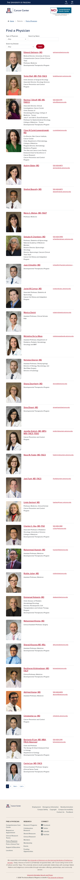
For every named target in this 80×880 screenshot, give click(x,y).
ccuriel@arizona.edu (60, 130)
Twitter (45, 828)
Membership (28, 843)
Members (27, 840)
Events (26, 846)
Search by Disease (12, 44)
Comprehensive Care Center (13, 826)
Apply (40, 46)
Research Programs (30, 825)
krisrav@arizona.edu (60, 668)
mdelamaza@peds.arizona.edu (63, 336)
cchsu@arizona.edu (59, 528)
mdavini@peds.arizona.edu (62, 312)
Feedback (69, 812)
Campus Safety (42, 810)
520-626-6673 (58, 166)
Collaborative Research (28, 829)
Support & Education (13, 847)
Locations (9, 850)
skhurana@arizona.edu (60, 645)
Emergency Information (51, 807)
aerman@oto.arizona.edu (61, 168)
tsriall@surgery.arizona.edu (62, 76)
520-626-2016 (57, 740)
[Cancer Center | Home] (22, 10)
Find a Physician (31, 21)
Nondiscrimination (66, 807)
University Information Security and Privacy (40, 875)
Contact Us (60, 812)
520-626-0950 (58, 237)
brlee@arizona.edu (59, 742)
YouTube (46, 835)
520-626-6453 (58, 692)
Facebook (46, 825)
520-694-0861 (57, 526)
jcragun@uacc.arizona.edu (62, 289)
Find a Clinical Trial (12, 844)
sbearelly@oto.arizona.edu (62, 192)
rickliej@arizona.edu (60, 573)
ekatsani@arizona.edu (60, 597)
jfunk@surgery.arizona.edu (62, 479)
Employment (36, 807)
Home (12, 21)
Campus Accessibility (65, 810)
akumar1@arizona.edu (60, 695)
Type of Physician (12, 36)
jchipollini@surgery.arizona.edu (63, 265)
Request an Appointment (10, 831)
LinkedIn (46, 831)
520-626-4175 (57, 100)
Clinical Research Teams (12, 837)
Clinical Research (30, 837)
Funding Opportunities (28, 850)
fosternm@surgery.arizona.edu (63, 455)
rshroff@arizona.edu (59, 102)
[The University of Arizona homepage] (19, 2)
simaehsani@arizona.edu (61, 407)
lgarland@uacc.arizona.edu (62, 502)
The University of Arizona (55, 877)
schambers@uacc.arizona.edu (63, 239)
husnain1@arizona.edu (60, 550)
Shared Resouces (30, 834)
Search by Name (34, 36)
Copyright (53, 810)
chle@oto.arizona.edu (60, 716)
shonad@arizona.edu (60, 384)
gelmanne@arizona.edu (61, 52)
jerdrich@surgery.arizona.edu (63, 431)
